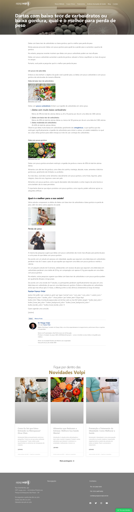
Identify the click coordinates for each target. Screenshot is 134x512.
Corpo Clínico (70, 4)
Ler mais (20, 449)
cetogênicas (78, 127)
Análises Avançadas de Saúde (96, 4)
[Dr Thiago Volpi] (32, 329)
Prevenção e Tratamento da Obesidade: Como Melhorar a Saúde (102, 430)
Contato (115, 4)
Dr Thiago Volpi (44, 323)
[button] (123, 510)
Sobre (30, 318)
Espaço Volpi (46, 325)
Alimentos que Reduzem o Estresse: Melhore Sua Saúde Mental (66, 430)
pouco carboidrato (43, 106)
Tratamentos (81, 4)
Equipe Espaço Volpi (36, 291)
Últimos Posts (38, 318)
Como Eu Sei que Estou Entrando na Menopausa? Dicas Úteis (29, 430)
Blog (109, 4)
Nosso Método (59, 4)
